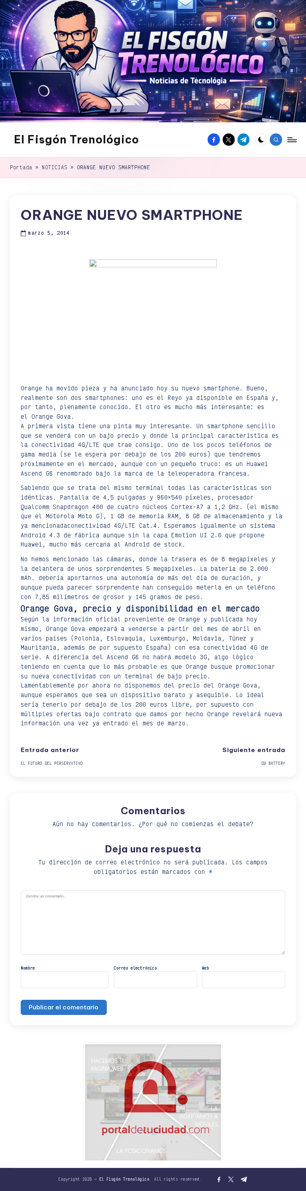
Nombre (28, 968)
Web (205, 968)
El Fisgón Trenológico (76, 139)
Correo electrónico (135, 968)
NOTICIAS (54, 167)
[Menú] (291, 139)
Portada (21, 167)
